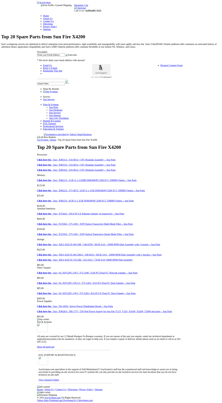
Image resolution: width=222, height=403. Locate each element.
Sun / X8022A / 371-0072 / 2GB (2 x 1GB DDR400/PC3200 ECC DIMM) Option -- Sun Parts (91, 190)
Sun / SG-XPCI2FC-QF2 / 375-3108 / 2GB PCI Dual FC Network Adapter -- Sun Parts (87, 273)
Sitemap (47, 29)
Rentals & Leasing (52, 121)
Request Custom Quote (171, 65)
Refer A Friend (50, 68)
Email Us (47, 65)
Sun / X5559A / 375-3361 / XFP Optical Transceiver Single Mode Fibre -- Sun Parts (85, 234)
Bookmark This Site (52, 71)
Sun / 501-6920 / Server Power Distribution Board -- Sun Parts (75, 306)
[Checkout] (80, 8)
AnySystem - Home (46, 140)
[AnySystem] (44, 2)
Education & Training (53, 129)
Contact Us (48, 21)
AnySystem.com (53, 397)
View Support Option (49, 380)
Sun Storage (55, 115)
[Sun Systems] (50, 91)
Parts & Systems (51, 104)
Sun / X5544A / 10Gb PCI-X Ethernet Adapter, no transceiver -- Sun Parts (80, 213)
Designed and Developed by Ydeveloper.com (71, 400)
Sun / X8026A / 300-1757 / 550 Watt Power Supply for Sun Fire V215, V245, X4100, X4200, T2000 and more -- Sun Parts (104, 311)
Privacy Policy (50, 26)
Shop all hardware (45, 347)
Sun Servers (49, 99)
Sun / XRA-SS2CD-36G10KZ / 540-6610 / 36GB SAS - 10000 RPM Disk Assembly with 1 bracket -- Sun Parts (99, 254)
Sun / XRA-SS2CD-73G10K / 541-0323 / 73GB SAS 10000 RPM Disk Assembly (85, 260)
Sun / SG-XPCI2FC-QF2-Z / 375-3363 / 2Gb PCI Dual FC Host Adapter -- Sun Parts (86, 283)
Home (46, 15)
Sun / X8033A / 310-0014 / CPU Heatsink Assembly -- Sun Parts (76, 165)
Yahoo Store (43, 400)
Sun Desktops (55, 110)
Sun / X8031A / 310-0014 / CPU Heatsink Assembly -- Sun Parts (76, 159)
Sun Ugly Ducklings (59, 118)
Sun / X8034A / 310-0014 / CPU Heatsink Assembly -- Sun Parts (76, 170)
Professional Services (53, 126)
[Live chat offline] (101, 74)
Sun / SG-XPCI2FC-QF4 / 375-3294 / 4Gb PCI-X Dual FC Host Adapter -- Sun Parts (86, 293)
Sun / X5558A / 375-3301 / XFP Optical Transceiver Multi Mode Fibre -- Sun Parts (85, 224)
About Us (47, 18)
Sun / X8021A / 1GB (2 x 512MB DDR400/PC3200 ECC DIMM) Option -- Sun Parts (87, 180)
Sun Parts (53, 107)
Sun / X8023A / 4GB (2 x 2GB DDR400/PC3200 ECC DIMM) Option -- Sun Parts (85, 200)
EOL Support (49, 123)
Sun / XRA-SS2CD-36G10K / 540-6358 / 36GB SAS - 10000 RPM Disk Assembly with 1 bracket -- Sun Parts (98, 244)
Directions (48, 24)
